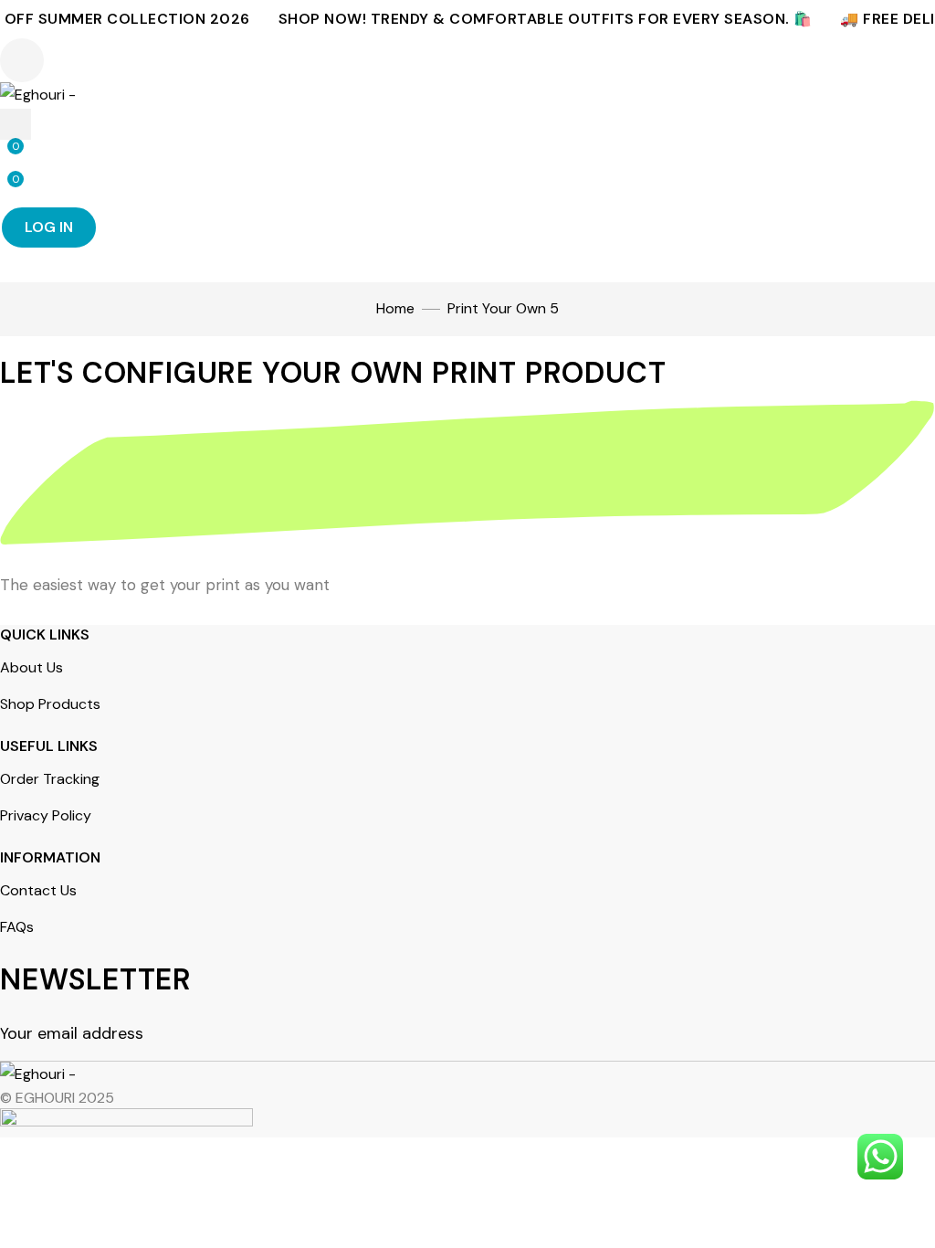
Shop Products (50, 704)
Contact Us (38, 890)
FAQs (17, 926)
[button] (22, 60)
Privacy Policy (45, 815)
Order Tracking (50, 778)
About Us (31, 667)
